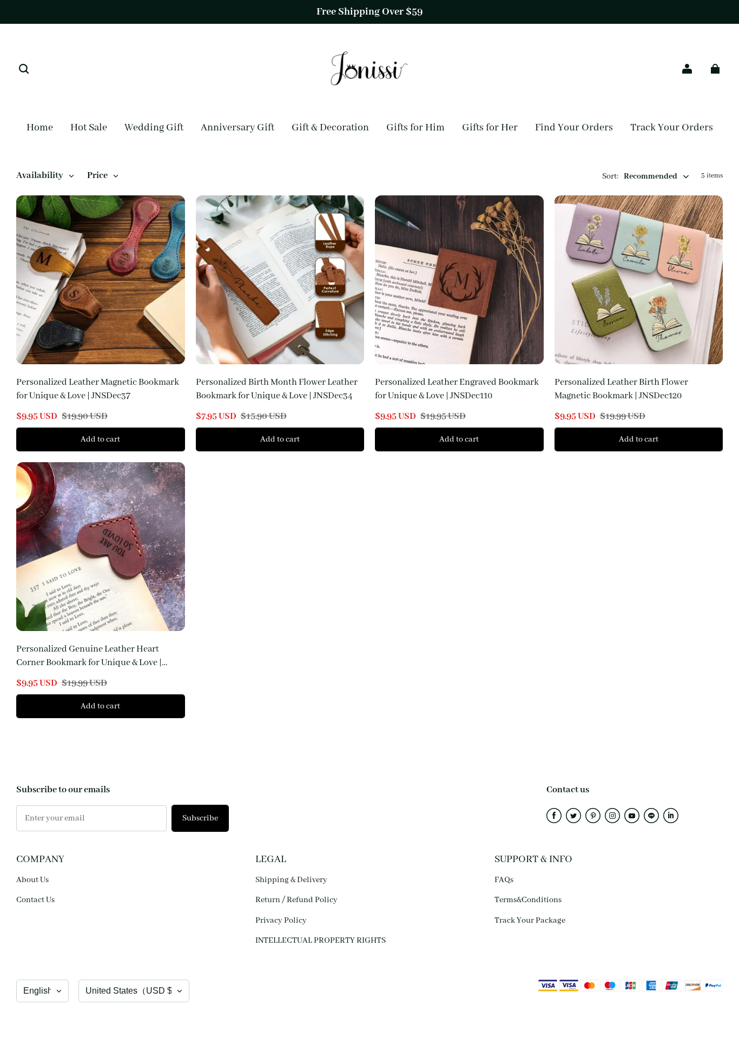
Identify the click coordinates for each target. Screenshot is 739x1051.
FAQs (503, 880)
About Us (32, 880)
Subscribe (200, 818)
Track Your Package (529, 920)
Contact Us (35, 900)
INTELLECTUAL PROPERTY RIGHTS (320, 940)
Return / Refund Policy (296, 900)
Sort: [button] (639, 176)
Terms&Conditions (528, 900)
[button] (23, 68)
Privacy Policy (281, 920)
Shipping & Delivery (291, 880)
